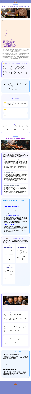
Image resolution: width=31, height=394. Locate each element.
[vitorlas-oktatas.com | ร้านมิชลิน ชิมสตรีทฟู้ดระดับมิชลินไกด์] (15, 1)
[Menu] (1, 2)
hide (6, 20)
